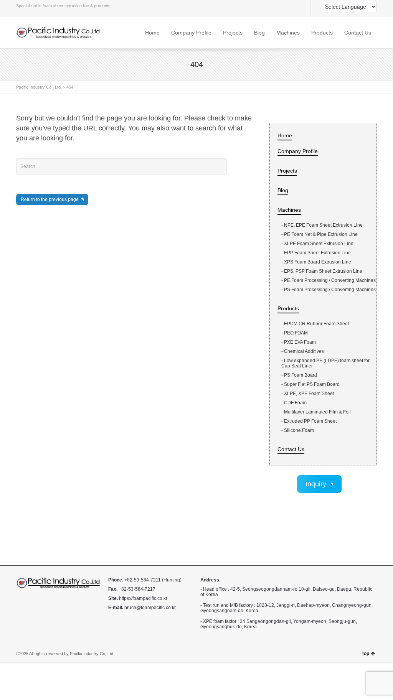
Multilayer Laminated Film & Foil (317, 412)
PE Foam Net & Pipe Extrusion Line (321, 234)
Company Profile (191, 33)
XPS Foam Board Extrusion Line (318, 262)
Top (365, 653)
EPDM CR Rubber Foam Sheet (316, 323)
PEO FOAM (296, 333)
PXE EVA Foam (300, 342)
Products (322, 33)
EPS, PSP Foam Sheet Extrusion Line (323, 271)
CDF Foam (295, 402)
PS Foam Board (300, 375)
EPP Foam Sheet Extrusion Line (317, 252)
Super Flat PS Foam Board (312, 384)
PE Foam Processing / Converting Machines (330, 280)
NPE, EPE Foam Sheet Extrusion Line (323, 225)
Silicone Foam (299, 430)
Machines (288, 33)
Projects (233, 33)
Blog (259, 33)
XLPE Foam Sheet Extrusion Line (319, 243)
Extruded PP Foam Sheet (310, 421)
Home (152, 33)
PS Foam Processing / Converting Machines (330, 289)
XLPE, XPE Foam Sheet (309, 393)
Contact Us (357, 33)
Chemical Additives (304, 351)
